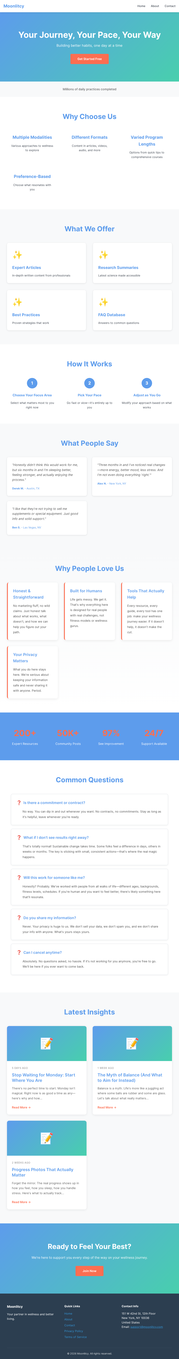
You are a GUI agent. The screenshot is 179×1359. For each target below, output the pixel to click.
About (155, 6)
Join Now (89, 1271)
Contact (170, 6)
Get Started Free (89, 59)
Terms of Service (75, 1337)
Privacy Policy (73, 1331)
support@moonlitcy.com (146, 1327)
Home (141, 6)
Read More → (21, 1107)
